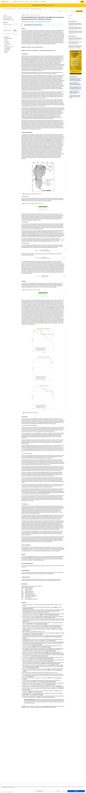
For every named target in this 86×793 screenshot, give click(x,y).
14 (49, 111)
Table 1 (50, 200)
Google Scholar (26, 608)
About (23, 1)
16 (25, 112)
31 (52, 307)
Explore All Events (50, 5)
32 (53, 307)
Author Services (43, 1)
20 (40, 116)
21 (51, 116)
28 (24, 268)
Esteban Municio (32, 21)
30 (51, 307)
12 (58, 103)
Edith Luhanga (47, 21)
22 (52, 118)
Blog (31, 1)
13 (31, 111)
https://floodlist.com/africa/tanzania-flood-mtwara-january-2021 (41, 65)
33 (45, 422)
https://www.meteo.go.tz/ (29, 140)
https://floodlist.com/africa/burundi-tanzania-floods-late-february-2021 (34, 64)
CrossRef (31, 608)
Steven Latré (43, 21)
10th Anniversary (36, 1)
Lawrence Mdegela (25, 21)
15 (50, 111)
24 (59, 147)
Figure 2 (32, 324)
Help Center (27, 1)
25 (60, 147)
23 (58, 147)
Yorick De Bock (37, 21)
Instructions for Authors (16, 1)
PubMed (51, 658)
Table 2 (55, 456)
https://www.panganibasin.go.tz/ (56, 140)
